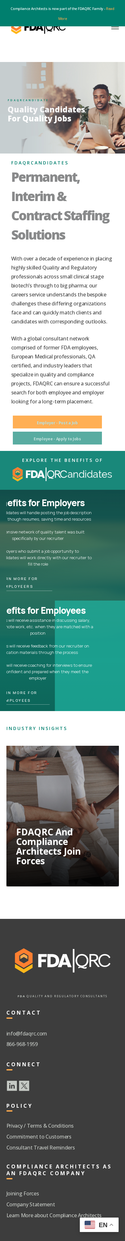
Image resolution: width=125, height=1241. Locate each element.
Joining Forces (22, 1193)
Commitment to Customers (38, 1136)
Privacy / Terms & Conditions (40, 1125)
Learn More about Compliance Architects (54, 1215)
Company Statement (30, 1204)
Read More (42, 868)
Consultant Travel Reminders (40, 1147)
